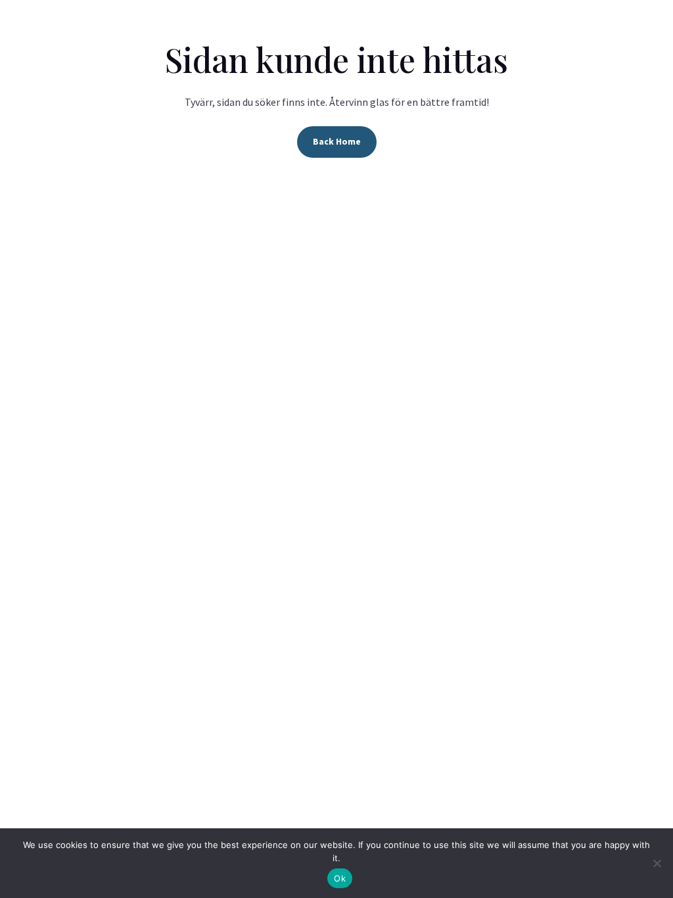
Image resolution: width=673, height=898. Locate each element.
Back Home (337, 141)
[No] (656, 863)
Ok (340, 878)
